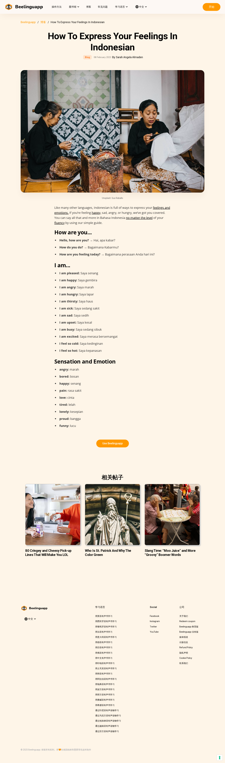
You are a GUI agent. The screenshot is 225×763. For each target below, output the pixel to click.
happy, (96, 213)
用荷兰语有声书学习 (104, 694)
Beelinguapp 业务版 (188, 632)
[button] (73, 7)
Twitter (153, 626)
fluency (59, 223)
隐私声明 (183, 653)
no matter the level (139, 218)
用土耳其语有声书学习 (106, 668)
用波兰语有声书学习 (104, 689)
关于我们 (183, 616)
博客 (88, 6)
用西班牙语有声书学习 (106, 621)
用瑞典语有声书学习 (104, 684)
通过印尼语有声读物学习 (107, 710)
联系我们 (183, 663)
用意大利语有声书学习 (106, 637)
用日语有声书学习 (103, 647)
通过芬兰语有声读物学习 (107, 731)
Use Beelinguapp (112, 443)
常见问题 (103, 6)
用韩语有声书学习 (103, 673)
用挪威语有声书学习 (104, 700)
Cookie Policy (185, 658)
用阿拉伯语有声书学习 (106, 679)
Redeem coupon (187, 621)
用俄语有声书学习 (103, 653)
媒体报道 (183, 637)
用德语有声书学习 (103, 642)
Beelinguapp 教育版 (188, 626)
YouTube (154, 632)
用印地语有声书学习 (104, 663)
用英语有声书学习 (103, 616)
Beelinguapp (28, 22)
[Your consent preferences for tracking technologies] (220, 758)
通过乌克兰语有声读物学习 (108, 715)
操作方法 (57, 6)
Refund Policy (186, 647)
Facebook (154, 616)
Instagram (155, 621)
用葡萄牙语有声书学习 (106, 626)
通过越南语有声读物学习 (107, 726)
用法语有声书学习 (103, 632)
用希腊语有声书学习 (104, 705)
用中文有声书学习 (103, 658)
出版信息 (183, 642)
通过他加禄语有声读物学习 (108, 721)
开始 (211, 6)
